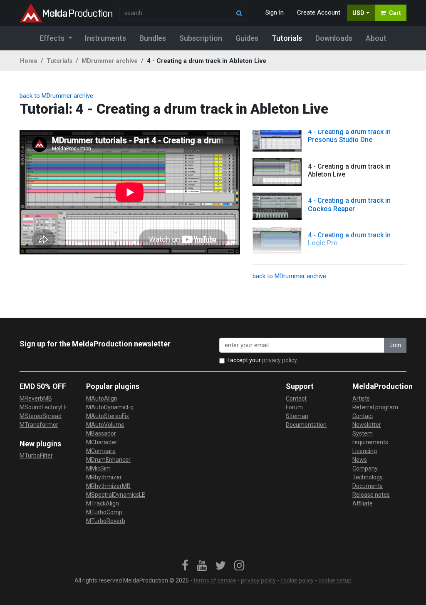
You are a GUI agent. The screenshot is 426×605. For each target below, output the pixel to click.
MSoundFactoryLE (43, 407)
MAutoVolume (105, 424)
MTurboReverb (105, 521)
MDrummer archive (110, 61)
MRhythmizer (104, 477)
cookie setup (335, 580)
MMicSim (98, 468)
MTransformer (39, 424)
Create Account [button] (318, 12)
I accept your (262, 360)
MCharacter (101, 442)
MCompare (101, 451)
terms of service (214, 580)
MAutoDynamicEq (110, 407)
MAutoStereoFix (107, 416)
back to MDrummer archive (56, 96)
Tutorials (59, 61)
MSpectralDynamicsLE (115, 494)
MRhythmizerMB (108, 486)
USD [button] (358, 13)
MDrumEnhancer (108, 459)
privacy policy (279, 360)
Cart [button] (395, 13)
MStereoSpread (41, 416)
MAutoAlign (101, 398)
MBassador (101, 433)
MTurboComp (104, 512)
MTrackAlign (102, 503)
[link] (185, 565)
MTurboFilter (36, 455)
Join (395, 345)
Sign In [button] (274, 12)
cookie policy (297, 580)
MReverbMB (36, 398)
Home (28, 61)
